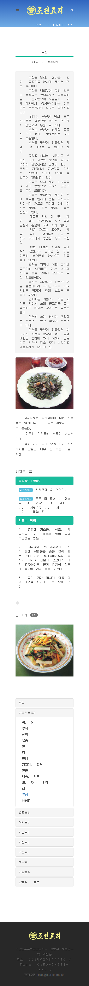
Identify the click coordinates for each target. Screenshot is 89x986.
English (63, 24)
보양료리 (24, 861)
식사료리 (24, 822)
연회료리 (24, 812)
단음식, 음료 (29, 881)
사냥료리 (24, 832)
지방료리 (24, 842)
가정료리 (24, 852)
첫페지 (34, 61)
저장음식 (24, 871)
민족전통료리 (27, 712)
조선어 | (43, 24)
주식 (22, 702)
